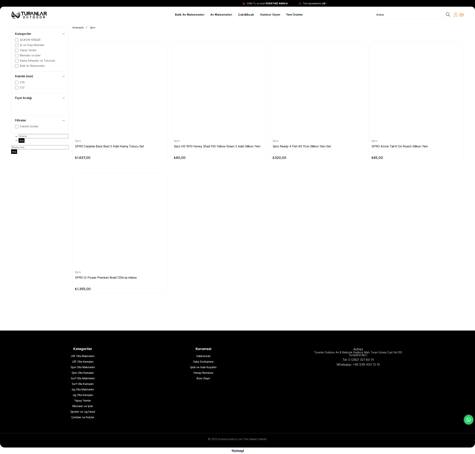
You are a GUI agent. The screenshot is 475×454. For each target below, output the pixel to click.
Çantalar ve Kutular (82, 417)
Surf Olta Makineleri (83, 378)
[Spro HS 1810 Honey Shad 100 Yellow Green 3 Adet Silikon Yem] (218, 89)
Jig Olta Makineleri (82, 389)
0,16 (22, 82)
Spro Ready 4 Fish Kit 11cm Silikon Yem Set (302, 146)
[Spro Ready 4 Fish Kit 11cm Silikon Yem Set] (317, 89)
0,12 (22, 87)
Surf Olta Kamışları (83, 383)
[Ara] (448, 14)
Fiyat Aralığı (23, 98)
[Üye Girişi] (455, 15)
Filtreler (20, 120)
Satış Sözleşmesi (203, 361)
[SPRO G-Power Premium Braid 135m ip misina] (120, 221)
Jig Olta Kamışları (83, 395)
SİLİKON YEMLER (30, 39)
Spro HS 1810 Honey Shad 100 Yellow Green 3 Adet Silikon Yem (217, 146)
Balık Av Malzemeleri (32, 65)
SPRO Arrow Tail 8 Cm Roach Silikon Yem (399, 146)
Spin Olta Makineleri (83, 367)
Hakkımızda (203, 356)
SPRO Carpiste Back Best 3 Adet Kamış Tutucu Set (109, 146)
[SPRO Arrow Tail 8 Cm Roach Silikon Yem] (416, 89)
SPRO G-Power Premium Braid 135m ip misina (106, 277)
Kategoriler (23, 34)
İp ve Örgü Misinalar (32, 45)
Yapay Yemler (28, 50)
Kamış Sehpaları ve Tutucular (37, 60)
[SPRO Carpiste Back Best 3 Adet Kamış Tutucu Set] (120, 89)
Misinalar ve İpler (30, 55)
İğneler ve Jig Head (83, 411)
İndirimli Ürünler (29, 126)
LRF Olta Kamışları (83, 361)
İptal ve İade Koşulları (203, 367)
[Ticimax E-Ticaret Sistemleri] (237, 451)
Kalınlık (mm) (24, 76)
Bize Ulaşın (203, 378)
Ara (21, 140)
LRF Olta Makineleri (82, 356)
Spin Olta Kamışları (83, 372)
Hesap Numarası (203, 372)
